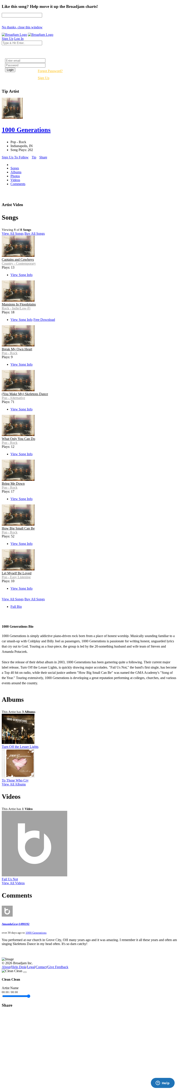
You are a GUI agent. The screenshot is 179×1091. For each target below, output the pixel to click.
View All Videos (13, 883)
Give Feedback (57, 967)
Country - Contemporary (19, 263)
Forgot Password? (50, 71)
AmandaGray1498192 (15, 924)
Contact (41, 967)
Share (43, 157)
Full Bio (16, 606)
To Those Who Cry (15, 780)
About (6, 967)
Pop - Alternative (13, 398)
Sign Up (43, 78)
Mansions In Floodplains (19, 304)
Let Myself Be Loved (16, 573)
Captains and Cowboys (18, 259)
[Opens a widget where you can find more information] (163, 1083)
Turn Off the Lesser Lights (20, 747)
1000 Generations (36, 932)
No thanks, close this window (22, 27)
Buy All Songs (34, 233)
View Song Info (21, 275)
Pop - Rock (9, 353)
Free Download (44, 319)
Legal (31, 967)
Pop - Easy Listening (16, 577)
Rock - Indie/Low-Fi (16, 308)
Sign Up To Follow (15, 157)
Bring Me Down (13, 483)
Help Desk (18, 967)
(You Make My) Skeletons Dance (25, 394)
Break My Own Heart (17, 349)
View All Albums (14, 784)
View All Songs (13, 233)
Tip (34, 157)
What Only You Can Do (18, 439)
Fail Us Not (10, 879)
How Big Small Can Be (18, 528)
